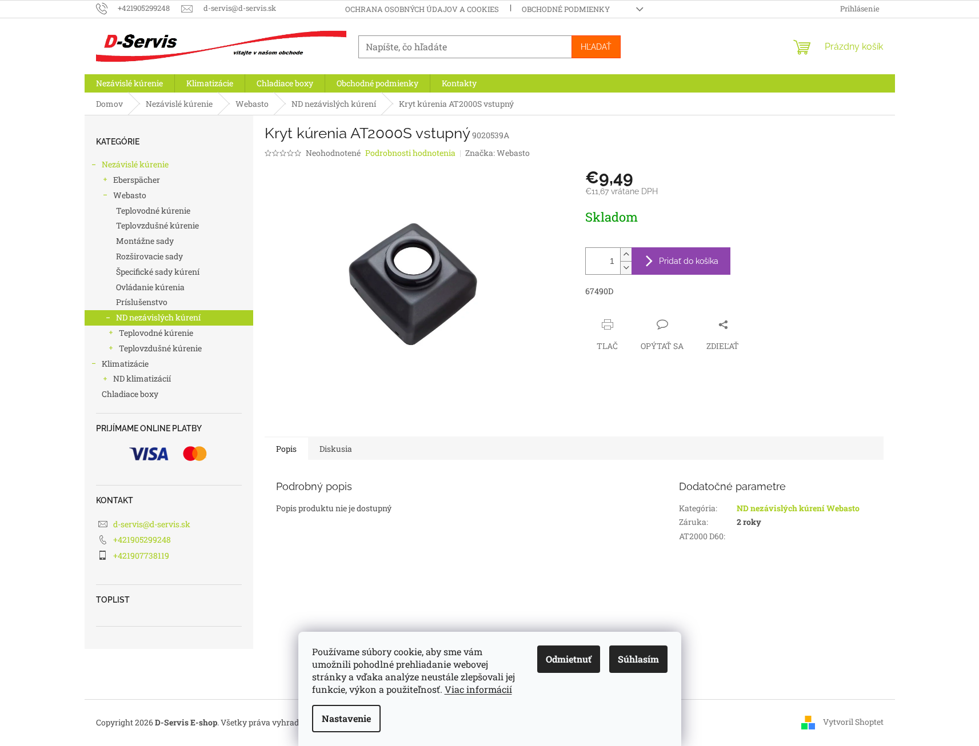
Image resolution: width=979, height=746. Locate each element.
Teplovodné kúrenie (153, 210)
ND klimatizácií (142, 378)
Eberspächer (136, 179)
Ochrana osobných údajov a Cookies (422, 9)
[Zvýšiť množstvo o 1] (626, 254)
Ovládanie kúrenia (150, 287)
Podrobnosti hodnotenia (410, 152)
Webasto (129, 195)
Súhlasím (638, 659)
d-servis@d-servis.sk (151, 524)
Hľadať (596, 46)
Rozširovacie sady (149, 256)
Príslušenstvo (141, 301)
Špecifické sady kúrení (157, 271)
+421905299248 (142, 539)
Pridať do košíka (688, 261)
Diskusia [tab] (335, 448)
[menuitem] (129, 83)
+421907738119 (141, 555)
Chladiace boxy (130, 393)
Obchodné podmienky (566, 9)
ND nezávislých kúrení (158, 317)
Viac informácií (478, 689)
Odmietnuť (569, 659)
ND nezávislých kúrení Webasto (798, 508)
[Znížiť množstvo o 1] (626, 267)
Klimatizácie (125, 363)
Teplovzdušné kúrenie (157, 225)
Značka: (497, 152)
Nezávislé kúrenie (135, 164)
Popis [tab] (286, 448)
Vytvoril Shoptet (853, 721)
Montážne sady (145, 240)
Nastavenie (346, 718)
